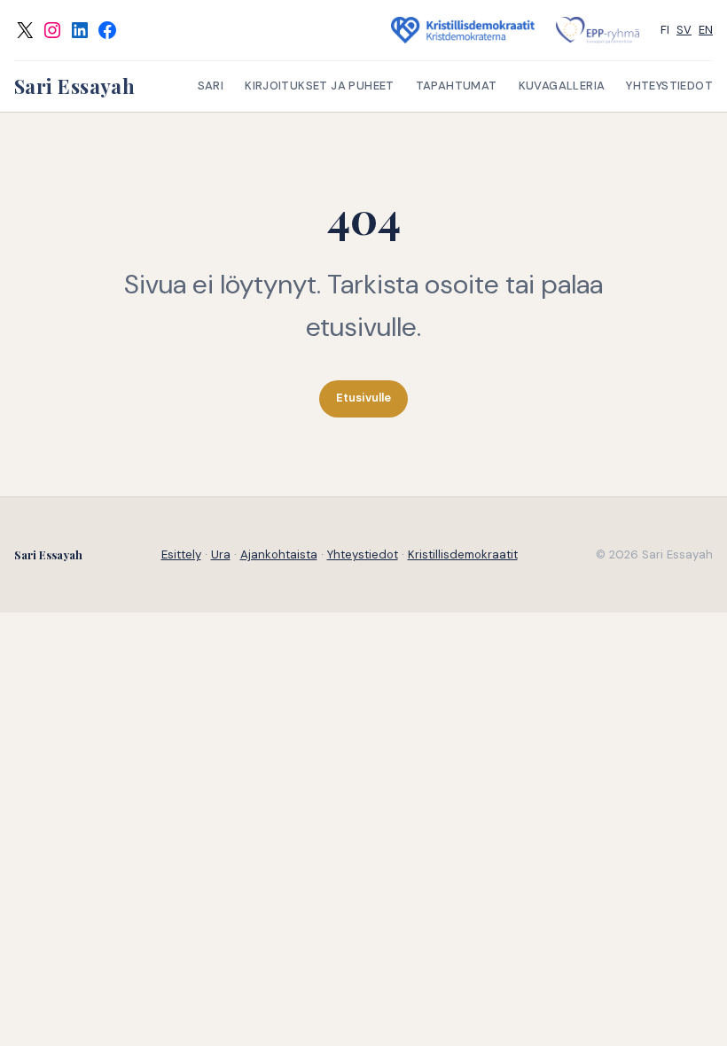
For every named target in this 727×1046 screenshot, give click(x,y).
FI (665, 29)
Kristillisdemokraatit (463, 554)
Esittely (181, 554)
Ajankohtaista (278, 554)
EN (706, 29)
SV (684, 29)
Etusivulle (363, 397)
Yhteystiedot (362, 554)
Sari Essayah (74, 86)
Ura (221, 554)
